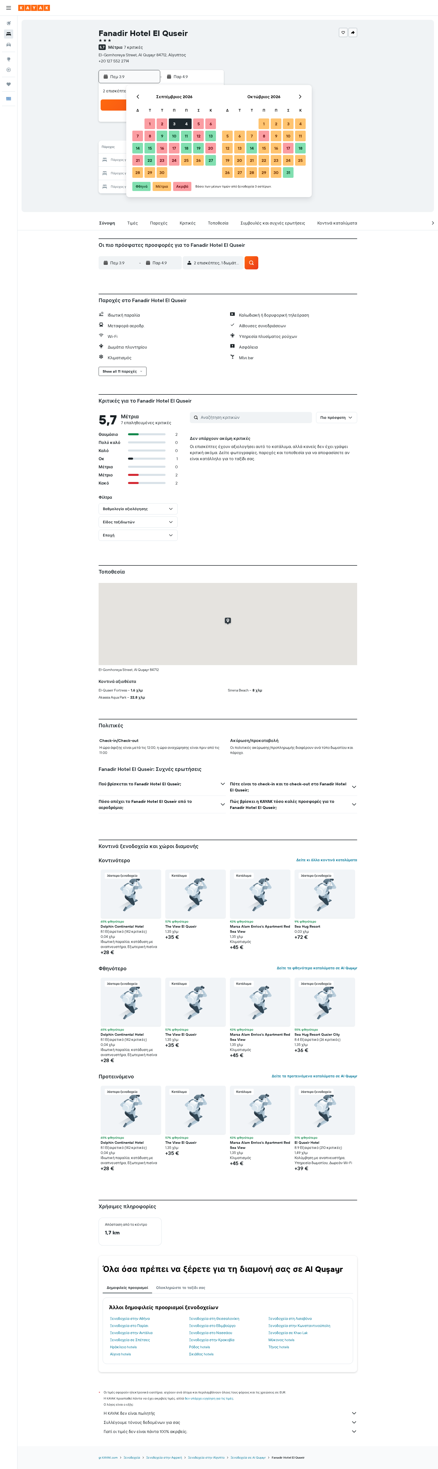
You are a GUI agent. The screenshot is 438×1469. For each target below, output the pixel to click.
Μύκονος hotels (281, 1340)
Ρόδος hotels (199, 1347)
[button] (8, 7)
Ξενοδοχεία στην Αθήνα (130, 1318)
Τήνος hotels (278, 1347)
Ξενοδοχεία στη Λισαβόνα (290, 1318)
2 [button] (162, 123)
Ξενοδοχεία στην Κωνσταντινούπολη (299, 1325)
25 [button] (186, 160)
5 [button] (198, 123)
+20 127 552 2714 (114, 60)
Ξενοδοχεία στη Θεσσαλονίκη (214, 1318)
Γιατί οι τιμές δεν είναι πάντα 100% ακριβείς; (145, 1431)
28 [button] (137, 172)
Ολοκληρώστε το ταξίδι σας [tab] (180, 1287)
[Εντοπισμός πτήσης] (8, 70)
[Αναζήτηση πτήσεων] (8, 23)
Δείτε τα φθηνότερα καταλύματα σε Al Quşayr (317, 968)
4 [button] (186, 123)
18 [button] (186, 148)
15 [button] (150, 148)
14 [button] (138, 148)
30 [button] (162, 172)
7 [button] (138, 136)
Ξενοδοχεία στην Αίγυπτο (206, 1457)
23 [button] (162, 160)
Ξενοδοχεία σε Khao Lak (288, 1332)
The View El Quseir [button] (180, 926)
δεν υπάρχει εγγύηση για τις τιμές (209, 1398)
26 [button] (198, 160)
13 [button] (211, 136)
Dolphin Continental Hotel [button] (122, 926)
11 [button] (186, 136)
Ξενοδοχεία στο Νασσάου (210, 1332)
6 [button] (211, 123)
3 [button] (174, 123)
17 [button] (174, 148)
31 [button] (288, 172)
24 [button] (174, 160)
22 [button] (150, 160)
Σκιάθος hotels (201, 1354)
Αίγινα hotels (120, 1354)
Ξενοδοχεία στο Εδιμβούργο (212, 1325)
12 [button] (198, 136)
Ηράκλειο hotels (123, 1347)
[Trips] (8, 84)
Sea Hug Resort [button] (307, 926)
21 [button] (138, 160)
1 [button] (150, 123)
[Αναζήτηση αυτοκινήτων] (8, 45)
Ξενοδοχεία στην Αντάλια (131, 1332)
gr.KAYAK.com (108, 1457)
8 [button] (150, 136)
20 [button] (210, 148)
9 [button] (162, 136)
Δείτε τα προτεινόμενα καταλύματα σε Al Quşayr (314, 1076)
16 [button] (162, 148)
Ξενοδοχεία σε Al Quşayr (248, 1457)
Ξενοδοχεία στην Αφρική (164, 1457)
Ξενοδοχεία (132, 1457)
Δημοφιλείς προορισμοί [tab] (127, 1287)
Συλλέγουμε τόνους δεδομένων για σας (142, 1422)
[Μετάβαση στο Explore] (8, 59)
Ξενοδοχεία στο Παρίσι (129, 1325)
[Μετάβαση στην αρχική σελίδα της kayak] (34, 8)
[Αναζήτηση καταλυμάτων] (8, 34)
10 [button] (174, 136)
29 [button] (150, 172)
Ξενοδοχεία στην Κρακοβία (211, 1340)
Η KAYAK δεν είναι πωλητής (129, 1413)
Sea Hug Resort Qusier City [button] (317, 1034)
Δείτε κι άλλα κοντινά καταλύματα (326, 860)
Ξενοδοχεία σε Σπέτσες (130, 1340)
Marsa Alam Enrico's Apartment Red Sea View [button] (260, 929)
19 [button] (198, 148)
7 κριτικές (133, 47)
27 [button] (211, 160)
